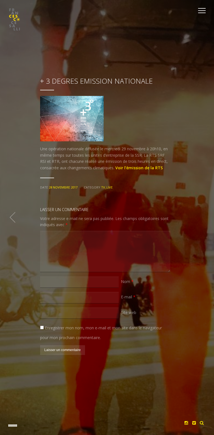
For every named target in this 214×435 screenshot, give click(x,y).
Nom (127, 281)
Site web (128, 312)
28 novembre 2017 (63, 187)
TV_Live (107, 187)
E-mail (128, 296)
